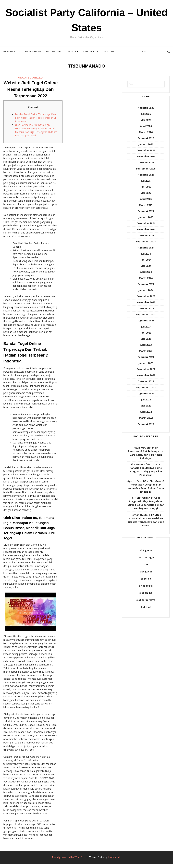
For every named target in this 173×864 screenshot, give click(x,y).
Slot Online (53, 51)
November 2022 (146, 375)
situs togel (146, 585)
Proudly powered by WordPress (69, 857)
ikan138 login (146, 557)
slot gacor (146, 550)
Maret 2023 (146, 350)
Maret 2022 (146, 417)
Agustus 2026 (146, 107)
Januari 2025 (146, 217)
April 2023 (146, 344)
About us (109, 51)
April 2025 (146, 199)
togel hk (146, 578)
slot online (145, 592)
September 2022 (146, 387)
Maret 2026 (146, 132)
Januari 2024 (146, 290)
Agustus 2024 (146, 247)
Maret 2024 (146, 278)
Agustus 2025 (146, 174)
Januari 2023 (146, 363)
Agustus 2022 (146, 393)
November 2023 (146, 302)
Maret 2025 (146, 205)
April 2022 (146, 411)
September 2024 (146, 241)
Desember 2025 (146, 150)
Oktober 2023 (146, 308)
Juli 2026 (146, 113)
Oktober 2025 (146, 162)
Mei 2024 (146, 265)
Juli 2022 (146, 399)
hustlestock (114, 857)
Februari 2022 (146, 424)
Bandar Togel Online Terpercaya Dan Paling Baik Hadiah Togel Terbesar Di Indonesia (35, 118)
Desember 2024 (146, 223)
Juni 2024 (146, 259)
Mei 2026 (146, 120)
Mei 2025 (146, 192)
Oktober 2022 (146, 381)
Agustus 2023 (146, 320)
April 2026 (146, 126)
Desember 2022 (146, 369)
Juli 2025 (146, 180)
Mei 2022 (146, 405)
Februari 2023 (146, 357)
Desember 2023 (146, 296)
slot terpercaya (145, 599)
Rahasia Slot (11, 51)
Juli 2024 (146, 253)
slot (145, 564)
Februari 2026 (146, 138)
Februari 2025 (146, 211)
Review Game (33, 51)
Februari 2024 (146, 284)
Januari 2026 (146, 144)
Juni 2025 (146, 186)
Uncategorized (30, 77)
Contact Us (90, 51)
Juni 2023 (146, 332)
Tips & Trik (72, 51)
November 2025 (146, 156)
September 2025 (146, 168)
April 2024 (146, 271)
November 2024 (146, 229)
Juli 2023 (146, 326)
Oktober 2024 (146, 235)
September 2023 (146, 314)
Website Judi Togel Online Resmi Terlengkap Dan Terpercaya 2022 (31, 89)
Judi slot (146, 607)
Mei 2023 (146, 338)
